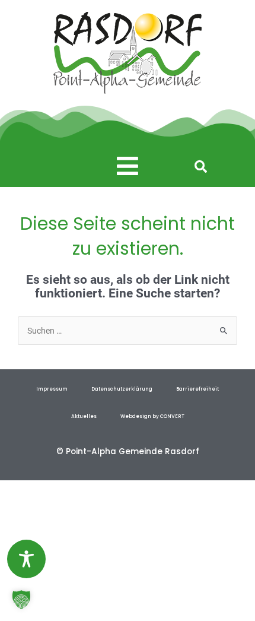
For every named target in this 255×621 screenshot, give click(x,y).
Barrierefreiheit (197, 388)
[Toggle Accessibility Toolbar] (26, 558)
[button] (128, 166)
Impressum (52, 388)
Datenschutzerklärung (121, 388)
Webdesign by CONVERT (152, 416)
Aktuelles (84, 416)
